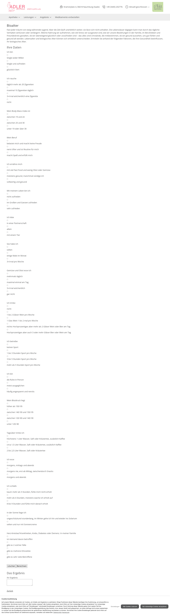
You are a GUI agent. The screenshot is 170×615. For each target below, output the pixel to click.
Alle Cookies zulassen (130, 606)
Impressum (65, 612)
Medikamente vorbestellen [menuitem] (67, 17)
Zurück (10, 591)
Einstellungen (115, 606)
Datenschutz (57, 612)
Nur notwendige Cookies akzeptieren (154, 606)
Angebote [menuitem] (44, 17)
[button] (137, 6)
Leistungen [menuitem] (29, 17)
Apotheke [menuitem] (13, 17)
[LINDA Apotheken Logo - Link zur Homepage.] (157, 7)
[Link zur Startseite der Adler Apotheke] (24, 7)
